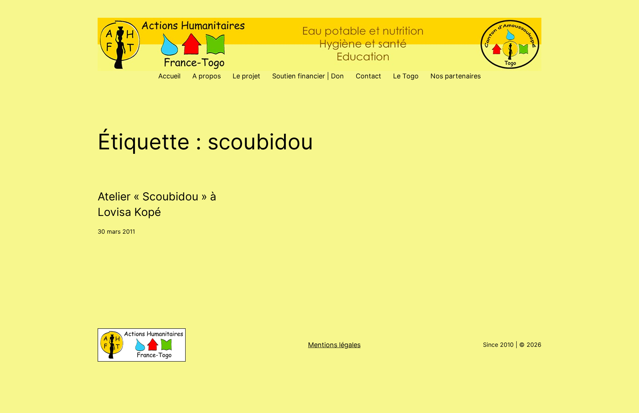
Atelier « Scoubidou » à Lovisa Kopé (157, 204)
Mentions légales (334, 345)
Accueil (169, 76)
